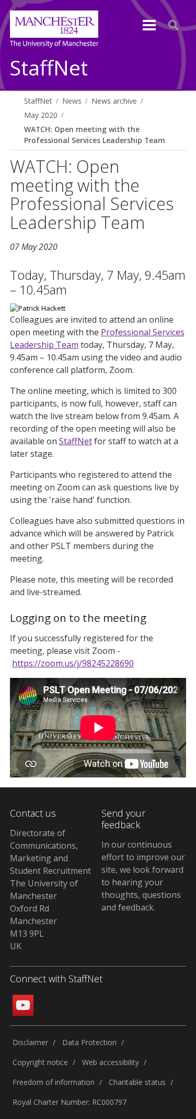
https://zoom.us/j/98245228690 (73, 663)
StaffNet (49, 68)
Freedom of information (54, 1082)
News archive (114, 101)
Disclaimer (30, 1042)
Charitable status (137, 1082)
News (72, 101)
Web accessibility (110, 1062)
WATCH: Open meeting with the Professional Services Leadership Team (94, 134)
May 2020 (40, 115)
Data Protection (89, 1042)
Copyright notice (40, 1062)
